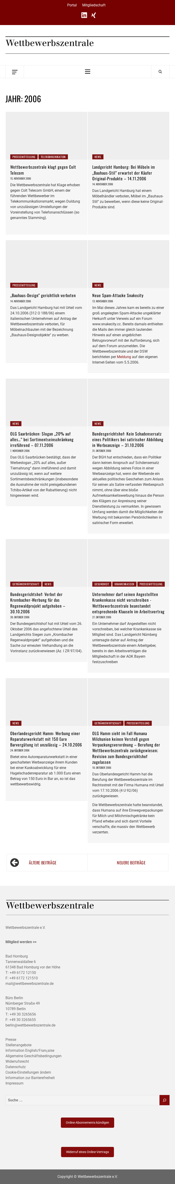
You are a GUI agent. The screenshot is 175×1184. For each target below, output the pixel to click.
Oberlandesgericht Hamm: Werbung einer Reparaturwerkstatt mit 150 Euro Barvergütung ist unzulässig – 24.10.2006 (46, 739)
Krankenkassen (124, 584)
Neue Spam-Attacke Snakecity (118, 295)
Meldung (124, 357)
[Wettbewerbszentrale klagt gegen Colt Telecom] (46, 136)
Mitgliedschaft (94, 5)
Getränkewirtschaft (26, 584)
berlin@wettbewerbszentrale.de (30, 1025)
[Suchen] (165, 1100)
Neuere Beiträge (131, 863)
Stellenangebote (18, 1045)
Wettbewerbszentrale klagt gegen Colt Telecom (43, 170)
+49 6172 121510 (23, 978)
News (98, 157)
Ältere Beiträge (43, 863)
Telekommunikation (53, 157)
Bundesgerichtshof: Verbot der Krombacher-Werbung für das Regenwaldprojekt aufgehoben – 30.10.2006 (37, 602)
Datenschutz (15, 1067)
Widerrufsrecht (17, 1061)
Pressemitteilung (24, 157)
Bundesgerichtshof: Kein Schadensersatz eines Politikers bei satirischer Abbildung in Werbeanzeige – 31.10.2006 (127, 439)
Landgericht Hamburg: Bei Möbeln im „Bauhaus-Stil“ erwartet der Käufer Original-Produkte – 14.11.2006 (123, 172)
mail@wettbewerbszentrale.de (29, 983)
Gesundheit (102, 584)
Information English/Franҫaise (29, 1050)
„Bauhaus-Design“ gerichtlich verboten (43, 295)
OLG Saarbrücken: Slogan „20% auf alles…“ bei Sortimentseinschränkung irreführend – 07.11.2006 (42, 439)
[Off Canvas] (15, 71)
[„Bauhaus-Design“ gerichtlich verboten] (46, 264)
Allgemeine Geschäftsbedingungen (33, 1056)
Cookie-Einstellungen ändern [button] (28, 1072)
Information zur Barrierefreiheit (30, 1078)
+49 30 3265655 (22, 1020)
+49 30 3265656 (23, 1014)
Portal (72, 5)
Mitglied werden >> (20, 942)
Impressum (14, 1083)
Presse (10, 1039)
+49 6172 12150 (23, 972)
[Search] (160, 71)
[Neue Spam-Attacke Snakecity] (128, 264)
